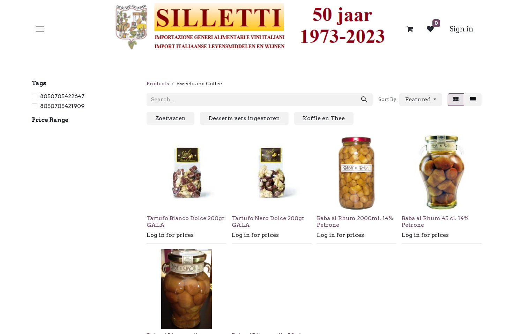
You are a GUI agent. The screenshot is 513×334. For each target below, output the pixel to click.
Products (158, 83)
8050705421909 (62, 106)
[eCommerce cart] (410, 29)
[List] (473, 99)
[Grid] (455, 99)
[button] (420, 99)
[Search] (364, 99)
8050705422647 (62, 96)
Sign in (461, 29)
